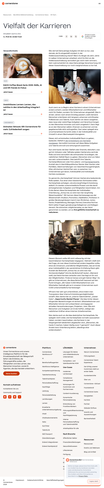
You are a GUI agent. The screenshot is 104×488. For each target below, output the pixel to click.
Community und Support (12, 392)
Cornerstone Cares (91, 392)
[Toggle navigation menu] (99, 3)
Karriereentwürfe (92, 162)
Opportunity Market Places (67, 299)
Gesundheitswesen (70, 446)
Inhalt (44, 414)
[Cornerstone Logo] (10, 3)
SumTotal (45, 426)
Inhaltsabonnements (49, 418)
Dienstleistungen (48, 438)
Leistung (45, 391)
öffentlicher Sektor (70, 438)
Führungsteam (89, 356)
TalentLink (46, 430)
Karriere (87, 400)
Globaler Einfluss (90, 408)
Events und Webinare (92, 448)
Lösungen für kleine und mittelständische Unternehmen (71, 354)
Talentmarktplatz (48, 379)
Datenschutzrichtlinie (35, 480)
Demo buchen (11, 374)
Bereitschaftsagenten (50, 363)
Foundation (88, 388)
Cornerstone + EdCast (92, 384)
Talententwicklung (49, 375)
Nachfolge (46, 387)
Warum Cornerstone (91, 352)
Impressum (20, 480)
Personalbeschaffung (50, 383)
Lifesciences (67, 450)
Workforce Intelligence (50, 367)
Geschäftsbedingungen (55, 480)
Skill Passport (47, 434)
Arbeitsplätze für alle (71, 428)
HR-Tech (53, 15)
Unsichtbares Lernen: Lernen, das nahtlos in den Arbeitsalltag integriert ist (21, 100)
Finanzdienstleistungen (71, 442)
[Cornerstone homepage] (22, 348)
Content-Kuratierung (71, 393)
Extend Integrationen (50, 442)
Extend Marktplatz (49, 446)
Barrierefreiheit (89, 419)
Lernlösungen (47, 399)
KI (43, 358)
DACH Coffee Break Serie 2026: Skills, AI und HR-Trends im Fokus (21, 54)
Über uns (87, 380)
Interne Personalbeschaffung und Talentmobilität (71, 421)
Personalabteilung (49, 395)
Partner (87, 404)
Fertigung (66, 454)
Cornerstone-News (41, 15)
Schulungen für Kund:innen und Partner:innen (69, 386)
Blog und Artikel (90, 452)
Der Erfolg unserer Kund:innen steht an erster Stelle (91, 369)
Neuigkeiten (88, 396)
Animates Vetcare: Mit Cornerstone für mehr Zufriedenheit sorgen (21, 122)
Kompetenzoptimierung (51, 371)
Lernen (44, 403)
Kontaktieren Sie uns (10, 389)
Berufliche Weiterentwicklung (23, 15)
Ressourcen (7, 15)
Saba (44, 422)
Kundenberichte (90, 376)
